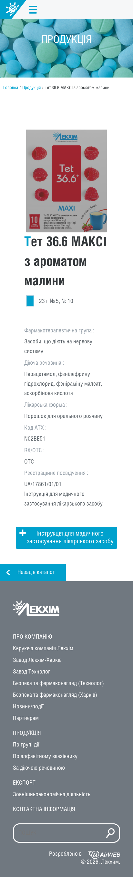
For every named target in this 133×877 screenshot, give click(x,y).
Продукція (31, 88)
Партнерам (26, 718)
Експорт (24, 783)
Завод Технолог (31, 671)
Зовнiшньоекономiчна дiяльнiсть (51, 794)
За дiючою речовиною (39, 768)
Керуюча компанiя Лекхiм (43, 648)
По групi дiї (26, 744)
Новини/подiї (28, 706)
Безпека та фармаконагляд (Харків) (55, 695)
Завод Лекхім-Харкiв (37, 660)
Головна (10, 88)
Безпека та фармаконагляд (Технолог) (58, 683)
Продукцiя (27, 733)
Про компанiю (32, 637)
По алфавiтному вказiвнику (45, 756)
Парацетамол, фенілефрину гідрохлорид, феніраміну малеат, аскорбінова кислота (63, 384)
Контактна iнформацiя (44, 809)
